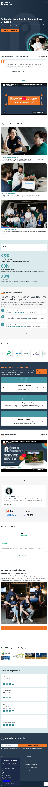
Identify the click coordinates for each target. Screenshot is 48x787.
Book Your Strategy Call (24, 333)
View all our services (40, 371)
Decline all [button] (14, 780)
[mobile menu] (46, 3)
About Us (3, 756)
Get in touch (42, 56)
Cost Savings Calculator (32, 767)
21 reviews (26, 536)
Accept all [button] (6, 781)
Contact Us (28, 756)
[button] (10, 784)
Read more (6, 504)
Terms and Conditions (37, 748)
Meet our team (23, 628)
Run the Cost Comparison (9, 30)
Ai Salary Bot (29, 770)
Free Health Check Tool (31, 764)
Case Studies (29, 759)
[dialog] (10, 772)
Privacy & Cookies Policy (22, 748)
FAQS (27, 761)
